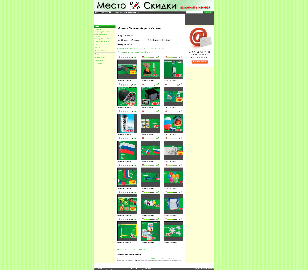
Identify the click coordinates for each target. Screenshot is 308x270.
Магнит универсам (100, 51)
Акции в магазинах (104, 34)
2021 (164, 48)
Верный (97, 47)
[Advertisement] (198, 19)
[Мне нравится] (135, 58)
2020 (159, 48)
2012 (127, 48)
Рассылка (97, 36)
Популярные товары (101, 41)
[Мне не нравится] (119, 58)
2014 (135, 48)
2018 (151, 48)
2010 (119, 48)
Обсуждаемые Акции (101, 39)
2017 (147, 48)
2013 (131, 48)
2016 (143, 48)
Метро (96, 54)
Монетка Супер (99, 57)
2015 (139, 48)
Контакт (211, 269)
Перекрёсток (98, 60)
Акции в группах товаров (104, 32)
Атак (96, 44)
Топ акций (104, 29)
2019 (155, 48)
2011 (123, 48)
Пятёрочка (98, 63)
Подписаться (199, 61)
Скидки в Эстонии (200, 269)
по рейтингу (145, 52)
